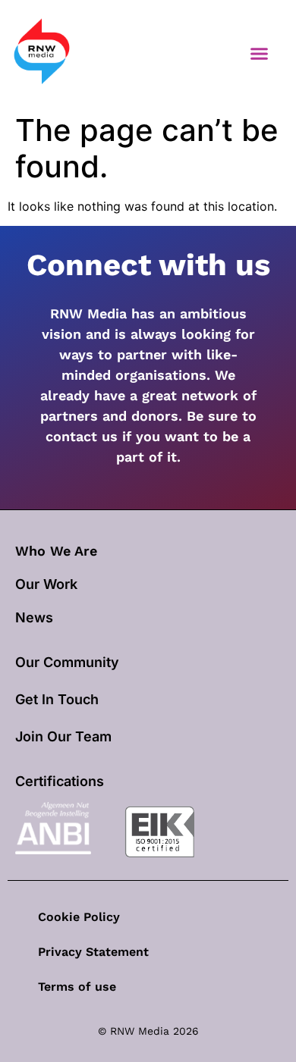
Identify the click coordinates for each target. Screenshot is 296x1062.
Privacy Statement (93, 952)
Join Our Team (63, 736)
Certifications (59, 781)
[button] (259, 53)
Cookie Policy (79, 917)
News (34, 617)
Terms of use (77, 986)
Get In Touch (57, 699)
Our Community (67, 662)
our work (46, 584)
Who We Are (56, 551)
